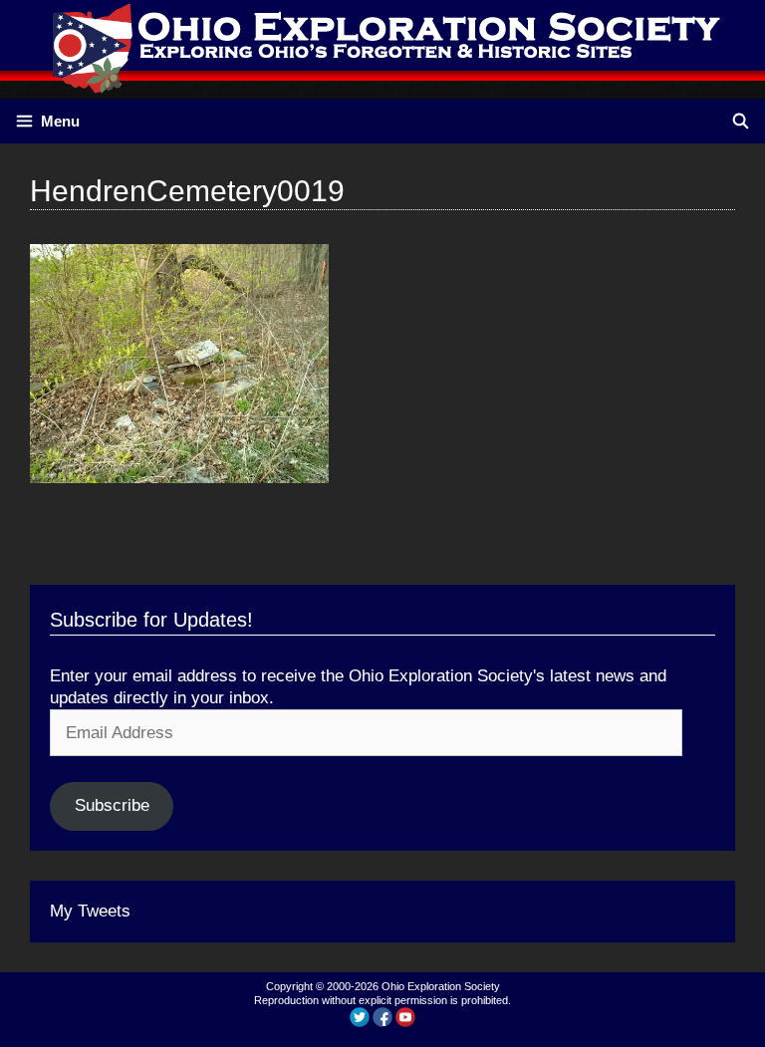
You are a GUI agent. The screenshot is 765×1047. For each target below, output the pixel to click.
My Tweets (90, 911)
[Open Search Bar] (740, 121)
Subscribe (112, 805)
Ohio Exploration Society (441, 986)
